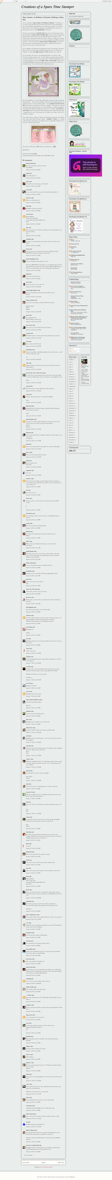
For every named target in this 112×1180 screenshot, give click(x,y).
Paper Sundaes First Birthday (34, 155)
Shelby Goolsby (30, 987)
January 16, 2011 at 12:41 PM (33, 467)
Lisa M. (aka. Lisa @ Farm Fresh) (34, 373)
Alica (38, 146)
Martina (28, 531)
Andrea (28, 523)
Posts (72, 349)
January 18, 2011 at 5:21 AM (33, 840)
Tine (27, 227)
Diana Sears (29, 1015)
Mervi (27, 315)
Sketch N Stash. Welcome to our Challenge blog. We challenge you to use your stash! (79, 318)
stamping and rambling (77, 263)
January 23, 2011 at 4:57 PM (33, 1141)
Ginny (27, 1097)
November (71, 381)
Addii (27, 274)
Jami (27, 444)
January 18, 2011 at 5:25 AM (33, 848)
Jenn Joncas (29, 325)
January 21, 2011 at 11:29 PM (33, 1080)
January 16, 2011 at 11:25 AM (33, 429)
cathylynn (28, 711)
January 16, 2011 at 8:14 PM (33, 623)
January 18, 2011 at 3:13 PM (33, 886)
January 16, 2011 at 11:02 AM (33, 369)
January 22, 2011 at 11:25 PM (33, 1126)
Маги (27, 843)
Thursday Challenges (75, 302)
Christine (28, 656)
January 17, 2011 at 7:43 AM (33, 708)
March (70, 371)
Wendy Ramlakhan (31, 259)
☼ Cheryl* (28, 995)
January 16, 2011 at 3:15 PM (33, 538)
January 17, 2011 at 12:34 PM (33, 780)
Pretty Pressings (75, 259)
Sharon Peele (29, 967)
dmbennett (28, 406)
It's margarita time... (75, 252)
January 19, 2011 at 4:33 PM (33, 937)
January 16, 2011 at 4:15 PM (33, 548)
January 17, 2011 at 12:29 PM (33, 767)
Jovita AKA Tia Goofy (31, 589)
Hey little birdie (74, 269)
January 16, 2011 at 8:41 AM (33, 178)
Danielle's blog (40, 33)
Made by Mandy (30, 1130)
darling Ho (28, 852)
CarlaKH (28, 979)
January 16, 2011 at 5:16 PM (33, 567)
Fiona (27, 498)
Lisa (27, 868)
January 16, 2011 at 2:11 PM (33, 495)
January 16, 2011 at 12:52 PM (33, 475)
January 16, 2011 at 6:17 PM (33, 585)
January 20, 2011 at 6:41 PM (33, 1019)
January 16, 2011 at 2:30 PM (33, 520)
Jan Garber (29, 959)
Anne (27, 1023)
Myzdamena (29, 349)
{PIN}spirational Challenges (78, 337)
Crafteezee (28, 1005)
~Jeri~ (27, 1084)
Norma (28, 817)
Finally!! (72, 248)
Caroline (28, 333)
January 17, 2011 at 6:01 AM (33, 696)
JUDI (27, 860)
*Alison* (28, 759)
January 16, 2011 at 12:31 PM (33, 457)
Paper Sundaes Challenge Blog (40, 35)
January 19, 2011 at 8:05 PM (33, 955)
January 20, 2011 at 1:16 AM (33, 963)
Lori (27, 638)
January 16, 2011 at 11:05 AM (33, 382)
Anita (27, 736)
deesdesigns (29, 571)
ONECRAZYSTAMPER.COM (78, 255)
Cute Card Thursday (76, 291)
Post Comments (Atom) (46, 1167)
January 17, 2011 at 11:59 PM (33, 813)
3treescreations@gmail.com (33, 699)
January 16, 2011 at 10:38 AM (33, 346)
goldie (27, 173)
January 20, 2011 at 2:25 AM (33, 975)
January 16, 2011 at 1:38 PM (33, 486)
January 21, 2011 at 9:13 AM (33, 1043)
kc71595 (28, 683)
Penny (55, 119)
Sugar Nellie (53, 60)
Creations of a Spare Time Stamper (47, 6)
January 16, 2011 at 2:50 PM (33, 528)
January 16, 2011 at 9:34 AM (33, 255)
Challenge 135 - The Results (77, 334)
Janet (27, 579)
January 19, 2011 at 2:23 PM (33, 929)
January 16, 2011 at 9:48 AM (33, 270)
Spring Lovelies (74, 273)
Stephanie (28, 470)
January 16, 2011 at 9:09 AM (33, 210)
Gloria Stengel (29, 1114)
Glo (27, 490)
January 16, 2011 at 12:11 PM (33, 449)
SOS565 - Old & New (75, 241)
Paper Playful (74, 301)
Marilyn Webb (29, 163)
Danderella (73, 246)
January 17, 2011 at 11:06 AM (33, 742)
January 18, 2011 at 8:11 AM (33, 856)
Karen (27, 719)
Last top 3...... (74, 320)
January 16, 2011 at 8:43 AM (33, 186)
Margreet (28, 432)
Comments (73, 351)
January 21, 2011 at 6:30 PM (33, 1070)
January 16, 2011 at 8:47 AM (33, 194)
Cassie (27, 190)
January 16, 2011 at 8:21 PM (33, 635)
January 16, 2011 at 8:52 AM (33, 202)
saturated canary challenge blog (79, 305)
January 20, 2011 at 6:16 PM (33, 1011)
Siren (72, 306)
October (71, 359)
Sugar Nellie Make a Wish (47, 155)
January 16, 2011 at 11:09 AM (33, 391)
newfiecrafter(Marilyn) (31, 290)
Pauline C (28, 1062)
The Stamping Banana (76, 272)
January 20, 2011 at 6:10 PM (33, 1001)
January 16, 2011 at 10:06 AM (33, 286)
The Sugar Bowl (75, 333)
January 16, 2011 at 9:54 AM (33, 278)
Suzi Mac (28, 746)
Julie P (28, 541)
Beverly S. (28, 597)
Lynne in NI (29, 792)
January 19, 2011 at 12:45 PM (33, 919)
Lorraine (28, 941)
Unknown (28, 198)
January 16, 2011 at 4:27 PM (33, 559)
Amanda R (28, 933)
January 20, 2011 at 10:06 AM (33, 983)
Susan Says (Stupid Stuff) (32, 1145)
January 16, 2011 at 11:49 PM (33, 653)
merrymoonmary (60, 1177)
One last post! (74, 293)
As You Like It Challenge (77, 286)
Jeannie (28, 770)
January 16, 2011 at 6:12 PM (33, 575)
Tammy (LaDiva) (30, 300)
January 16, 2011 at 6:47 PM (33, 603)
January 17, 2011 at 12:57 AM (33, 680)
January (71, 376)
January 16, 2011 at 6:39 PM (33, 594)
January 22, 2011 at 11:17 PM (33, 1118)
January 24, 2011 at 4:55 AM (33, 1151)
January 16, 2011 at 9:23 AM (33, 224)
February (71, 374)
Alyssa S (28, 1054)
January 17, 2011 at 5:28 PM (33, 798)
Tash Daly (28, 832)
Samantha (49, 119)
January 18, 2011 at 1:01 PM (33, 873)
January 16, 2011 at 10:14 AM (33, 296)
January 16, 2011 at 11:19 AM (33, 416)
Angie (27, 394)
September (71, 386)
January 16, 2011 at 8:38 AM (33, 170)
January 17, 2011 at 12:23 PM (33, 755)
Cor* (27, 923)
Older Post (61, 1162)
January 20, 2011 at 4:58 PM (33, 991)
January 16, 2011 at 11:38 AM (33, 440)
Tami (27, 206)
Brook (27, 890)
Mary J (28, 452)
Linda (27, 460)
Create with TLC (75, 244)
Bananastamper (30, 419)
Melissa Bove (29, 728)
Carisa (27, 648)
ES (27, 1122)
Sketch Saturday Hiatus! (76, 324)
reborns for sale (74, 265)
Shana (27, 249)
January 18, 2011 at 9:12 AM (33, 864)
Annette (28, 386)
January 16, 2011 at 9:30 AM (33, 245)
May (70, 367)
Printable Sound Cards (76, 283)
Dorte (27, 876)
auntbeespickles (30, 551)
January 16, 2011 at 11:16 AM (33, 402)
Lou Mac (28, 666)
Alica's (72, 239)
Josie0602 (28, 239)
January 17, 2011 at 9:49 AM (33, 716)
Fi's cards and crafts (76, 251)
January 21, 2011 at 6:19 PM (33, 1059)
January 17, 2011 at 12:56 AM (33, 663)
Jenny (27, 181)
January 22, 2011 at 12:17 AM (33, 1094)
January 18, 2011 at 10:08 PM (33, 898)
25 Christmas (74, 260)
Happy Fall (73, 256)
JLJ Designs (29, 627)
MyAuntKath (29, 949)
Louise (27, 691)
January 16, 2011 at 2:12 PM (33, 510)
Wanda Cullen (29, 563)
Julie (27, 784)
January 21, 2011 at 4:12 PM (33, 1051)
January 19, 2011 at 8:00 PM (33, 945)
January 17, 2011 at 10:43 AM (33, 732)
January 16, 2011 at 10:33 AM (33, 330)
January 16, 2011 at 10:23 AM (33, 321)
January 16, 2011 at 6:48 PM (33, 612)
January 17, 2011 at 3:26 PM (33, 788)
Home (43, 1162)
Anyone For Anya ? (76, 282)
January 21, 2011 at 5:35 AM (33, 1033)
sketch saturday (75, 323)
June (70, 364)
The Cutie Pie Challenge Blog (78, 327)
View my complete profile (85, 382)
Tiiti (27, 802)
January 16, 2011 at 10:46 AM (33, 359)
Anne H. (28, 214)
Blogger (73, 1177)
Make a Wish (45, 60)
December (71, 379)
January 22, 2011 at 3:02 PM (33, 1102)
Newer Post (26, 1162)
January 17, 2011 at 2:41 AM (33, 688)
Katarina (28, 1036)
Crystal (84, 364)
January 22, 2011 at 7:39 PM (33, 1110)
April (70, 369)
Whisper (28, 1046)
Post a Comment (29, 1155)
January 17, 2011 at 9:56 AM (33, 724)
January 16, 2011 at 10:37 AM (33, 338)
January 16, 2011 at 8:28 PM (33, 645)
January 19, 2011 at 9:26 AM (33, 911)
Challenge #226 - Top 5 (76, 298)
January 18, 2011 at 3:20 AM (33, 828)
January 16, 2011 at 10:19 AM (33, 311)
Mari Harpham (30, 607)
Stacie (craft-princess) (31, 915)
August (70, 388)
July (70, 362)
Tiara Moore (29, 513)
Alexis (27, 282)
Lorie (27, 341)
